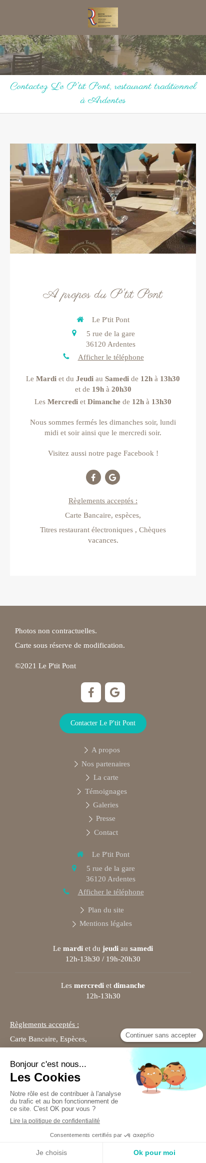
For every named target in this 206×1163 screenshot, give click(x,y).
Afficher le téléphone (111, 357)
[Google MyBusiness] (112, 477)
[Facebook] (93, 477)
